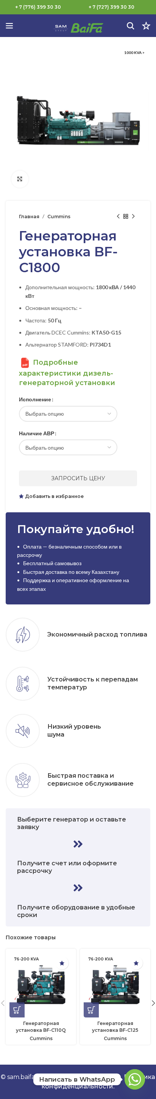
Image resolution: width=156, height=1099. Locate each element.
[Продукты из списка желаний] (146, 25)
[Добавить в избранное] (62, 963)
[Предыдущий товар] (118, 216)
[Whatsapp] (135, 1079)
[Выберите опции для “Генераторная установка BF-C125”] (91, 1009)
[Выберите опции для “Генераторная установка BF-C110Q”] (17, 1009)
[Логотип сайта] (78, 25)
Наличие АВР (36, 433)
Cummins (58, 216)
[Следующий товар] (133, 216)
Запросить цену (78, 478)
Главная (29, 216)
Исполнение (35, 399)
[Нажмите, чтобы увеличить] (19, 179)
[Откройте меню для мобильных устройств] (9, 25)
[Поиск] (130, 25)
